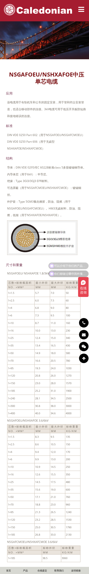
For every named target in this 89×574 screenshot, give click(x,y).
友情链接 (76, 570)
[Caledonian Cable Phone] (84, 323)
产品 (25, 570)
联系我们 (59, 570)
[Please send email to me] (84, 334)
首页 (8, 570)
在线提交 (42, 570)
